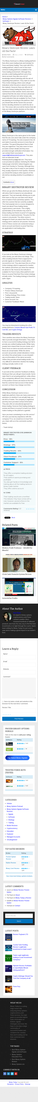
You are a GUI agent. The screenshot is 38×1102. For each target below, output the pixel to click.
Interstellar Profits (9, 598)
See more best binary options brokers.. (19, 876)
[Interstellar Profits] (19, 587)
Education (10, 831)
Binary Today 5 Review (23, 898)
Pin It (13, 518)
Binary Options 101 (18, 1064)
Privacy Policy (19, 1084)
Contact (17, 906)
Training (11, 823)
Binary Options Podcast (15, 806)
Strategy (11, 820)
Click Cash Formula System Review (17, 574)
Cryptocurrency (12, 828)
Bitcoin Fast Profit (26, 327)
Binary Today (13, 1082)
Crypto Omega (17, 330)
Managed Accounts (13, 837)
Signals (10, 814)
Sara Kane (7, 55)
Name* (5, 654)
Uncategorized (12, 840)
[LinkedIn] (8, 1073)
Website (6, 669)
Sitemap (27, 1084)
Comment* (7, 677)
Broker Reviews (12, 825)
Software (30, 55)
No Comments (9, 57)
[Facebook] (4, 1073)
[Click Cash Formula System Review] (19, 563)
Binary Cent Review (12, 868)
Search (19, 921)
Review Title (6, 707)
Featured (10, 834)
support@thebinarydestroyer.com (13, 155)
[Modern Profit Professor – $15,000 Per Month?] (19, 537)
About (17, 895)
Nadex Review (11, 863)
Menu (3, 10)
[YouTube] (15, 1073)
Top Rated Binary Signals (17, 758)
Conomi (17, 327)
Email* (5, 661)
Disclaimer (10, 1084)
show (12, 182)
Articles (9, 803)
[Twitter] (12, 1073)
